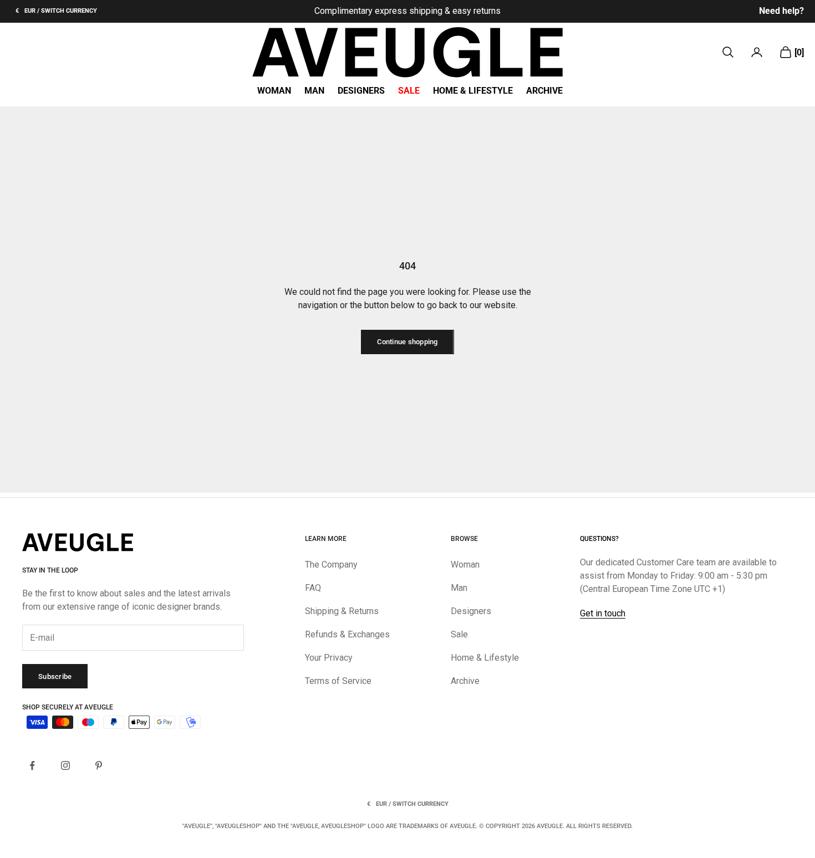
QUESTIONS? (599, 539)
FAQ (313, 588)
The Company (331, 564)
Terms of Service (338, 681)
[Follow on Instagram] (65, 765)
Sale (409, 90)
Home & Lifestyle (473, 90)
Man (314, 90)
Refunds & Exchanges (347, 634)
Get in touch (602, 613)
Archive (544, 90)
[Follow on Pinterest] (98, 765)
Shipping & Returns (342, 611)
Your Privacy (329, 657)
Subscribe (55, 676)
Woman (274, 90)
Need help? (781, 11)
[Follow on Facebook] (32, 765)
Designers (361, 90)
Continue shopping (407, 342)
